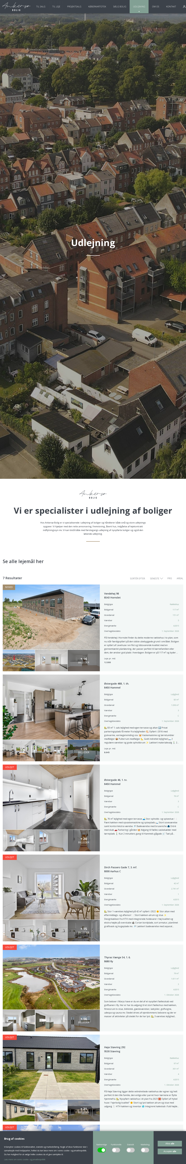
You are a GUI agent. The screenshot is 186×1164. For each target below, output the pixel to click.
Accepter (170, 1151)
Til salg (40, 6)
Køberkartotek (97, 6)
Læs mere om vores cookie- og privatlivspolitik (24, 1159)
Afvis (169, 1143)
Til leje (56, 6)
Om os (155, 6)
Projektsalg (74, 6)
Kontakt (171, 6)
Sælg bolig (119, 6)
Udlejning (139, 6)
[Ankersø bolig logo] (16, 6)
